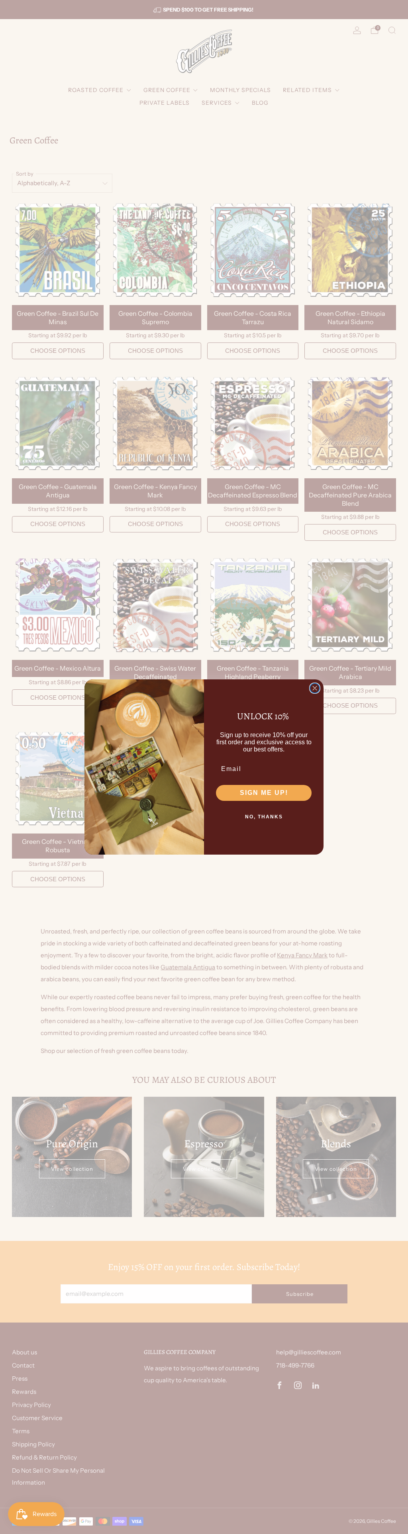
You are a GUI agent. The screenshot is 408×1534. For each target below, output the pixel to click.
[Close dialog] (315, 688)
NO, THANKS (264, 817)
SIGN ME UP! (264, 792)
